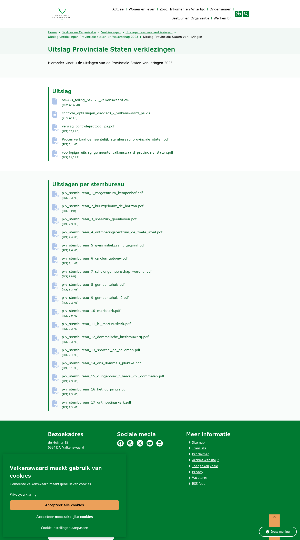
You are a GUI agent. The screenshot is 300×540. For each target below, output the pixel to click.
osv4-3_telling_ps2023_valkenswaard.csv (95, 102)
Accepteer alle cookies (64, 505)
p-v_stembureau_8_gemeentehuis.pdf (93, 286)
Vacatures (200, 477)
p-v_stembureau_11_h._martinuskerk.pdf (96, 326)
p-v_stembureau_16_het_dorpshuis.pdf (94, 391)
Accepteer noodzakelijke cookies (64, 517)
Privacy (197, 472)
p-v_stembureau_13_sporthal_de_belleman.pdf (101, 352)
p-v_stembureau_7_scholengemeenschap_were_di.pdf (107, 273)
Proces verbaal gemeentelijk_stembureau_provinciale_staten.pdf (115, 141)
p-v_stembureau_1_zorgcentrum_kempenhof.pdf (102, 195)
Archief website (204, 460)
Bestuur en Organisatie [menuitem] (190, 18)
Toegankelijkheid (205, 466)
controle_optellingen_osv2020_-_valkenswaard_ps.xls (106, 115)
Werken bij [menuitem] (222, 18)
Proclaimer (200, 454)
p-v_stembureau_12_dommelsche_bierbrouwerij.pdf (105, 339)
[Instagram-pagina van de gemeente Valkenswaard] (130, 443)
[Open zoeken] (246, 14)
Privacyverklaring (23, 494)
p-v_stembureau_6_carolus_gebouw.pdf (95, 260)
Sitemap (198, 442)
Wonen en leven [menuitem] (142, 9)
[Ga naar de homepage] (62, 14)
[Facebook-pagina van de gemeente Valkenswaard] (120, 443)
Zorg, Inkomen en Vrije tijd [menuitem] (182, 9)
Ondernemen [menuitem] (220, 9)
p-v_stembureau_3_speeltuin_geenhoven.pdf (99, 221)
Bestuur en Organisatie (79, 32)
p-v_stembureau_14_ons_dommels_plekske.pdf (101, 365)
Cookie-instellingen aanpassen (64, 527)
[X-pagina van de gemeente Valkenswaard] (140, 443)
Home (52, 32)
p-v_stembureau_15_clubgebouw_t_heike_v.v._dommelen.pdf (113, 378)
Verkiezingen (111, 32)
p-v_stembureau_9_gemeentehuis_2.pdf (95, 300)
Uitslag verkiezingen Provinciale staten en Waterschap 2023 (93, 37)
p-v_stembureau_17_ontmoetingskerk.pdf (96, 404)
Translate (199, 448)
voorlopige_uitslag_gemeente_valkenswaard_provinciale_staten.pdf (117, 154)
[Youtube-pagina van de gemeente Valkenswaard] (150, 443)
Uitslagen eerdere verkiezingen (149, 32)
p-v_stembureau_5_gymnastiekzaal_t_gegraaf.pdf (103, 247)
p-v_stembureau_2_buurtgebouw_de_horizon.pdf (102, 208)
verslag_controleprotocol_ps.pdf (88, 128)
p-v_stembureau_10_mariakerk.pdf (91, 313)
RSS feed (199, 483)
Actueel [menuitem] (118, 9)
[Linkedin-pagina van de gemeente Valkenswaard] (159, 443)
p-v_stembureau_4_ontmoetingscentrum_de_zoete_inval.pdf (112, 234)
